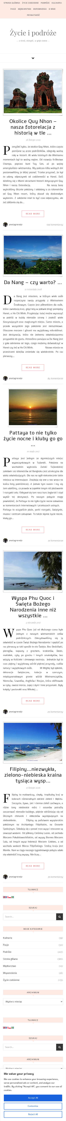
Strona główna (12, 3)
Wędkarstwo (24, 9)
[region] (33, 1095)
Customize (33, 1106)
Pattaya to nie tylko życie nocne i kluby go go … (33, 438)
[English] (4, 897)
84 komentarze (55, 378)
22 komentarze (55, 540)
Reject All (33, 1114)
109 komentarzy (54, 224)
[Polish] (10, 897)
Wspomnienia (40, 9)
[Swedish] (12, 897)
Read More (33, 213)
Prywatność (33, 15)
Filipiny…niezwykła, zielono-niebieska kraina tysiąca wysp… (33, 775)
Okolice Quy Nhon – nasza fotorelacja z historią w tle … (33, 127)
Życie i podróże (33, 32)
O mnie (52, 9)
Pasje (13, 9)
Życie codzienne (30, 3)
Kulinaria (57, 3)
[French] (7, 897)
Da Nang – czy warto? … (33, 282)
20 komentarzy (55, 711)
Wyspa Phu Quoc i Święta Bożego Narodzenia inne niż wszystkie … (33, 607)
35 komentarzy (55, 876)
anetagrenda (15, 224)
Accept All (33, 1097)
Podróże (45, 3)
